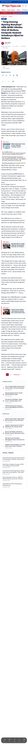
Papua (18, 10)
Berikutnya (17, 374)
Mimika (3, 10)
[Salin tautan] (17, 75)
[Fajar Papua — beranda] (11, 5)
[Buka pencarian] (23, 5)
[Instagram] (23, 2)
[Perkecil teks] (5, 81)
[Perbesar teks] (9, 81)
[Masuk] (26, 5)
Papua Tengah (11, 10)
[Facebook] (18, 2)
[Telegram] (10, 75)
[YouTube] (26, 2)
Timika (3, 87)
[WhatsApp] (6, 75)
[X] (21, 2)
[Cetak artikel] (13, 81)
